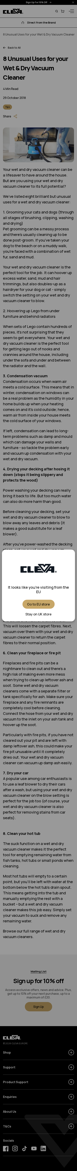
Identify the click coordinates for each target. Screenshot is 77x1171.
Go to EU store (38, 604)
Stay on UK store (38, 614)
